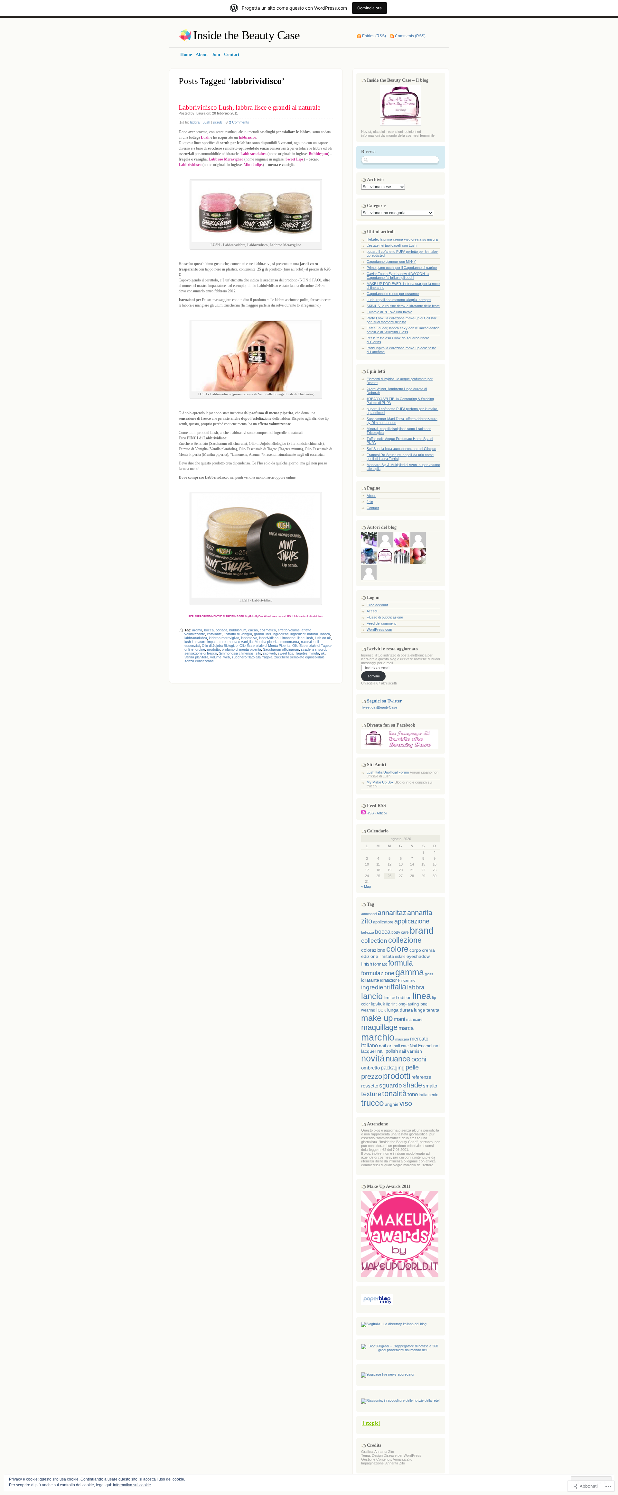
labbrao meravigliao (224, 638)
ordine (200, 649)
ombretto (370, 1067)
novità (373, 1058)
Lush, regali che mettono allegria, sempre (399, 300)
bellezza (367, 932)
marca (406, 1028)
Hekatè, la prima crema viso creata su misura (402, 239)
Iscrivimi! (373, 676)
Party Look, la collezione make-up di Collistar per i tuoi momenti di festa (401, 320)
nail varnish (410, 1051)
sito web (269, 653)
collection (374, 940)
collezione (405, 940)
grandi (259, 634)
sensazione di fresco (200, 653)
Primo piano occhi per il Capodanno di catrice (402, 268)
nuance (398, 1059)
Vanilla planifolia (196, 657)
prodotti (396, 1076)
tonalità (394, 1093)
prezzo (371, 1076)
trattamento (428, 1095)
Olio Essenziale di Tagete (312, 645)
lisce (300, 638)
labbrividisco (268, 638)
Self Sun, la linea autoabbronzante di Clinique (401, 449)
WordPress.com (379, 629)
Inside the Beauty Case (246, 35)
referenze (421, 1077)
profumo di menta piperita (241, 649)
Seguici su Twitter (384, 701)
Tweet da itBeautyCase (379, 707)
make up (377, 1018)
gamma (409, 972)
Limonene (287, 638)
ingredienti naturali (304, 634)
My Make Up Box (380, 782)
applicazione (411, 921)
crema (428, 950)
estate (400, 956)
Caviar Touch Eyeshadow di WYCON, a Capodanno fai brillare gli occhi (398, 276)
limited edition (398, 997)
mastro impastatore (210, 642)
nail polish (387, 1051)
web (226, 657)
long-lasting (408, 1004)
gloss (429, 974)
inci (268, 634)
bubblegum (237, 630)
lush (309, 638)
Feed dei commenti (381, 623)
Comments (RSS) (410, 36)
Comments (239, 122)
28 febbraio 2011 (225, 113)
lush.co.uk (323, 638)
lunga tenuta (426, 1010)
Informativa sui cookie (132, 1485)
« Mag (366, 886)
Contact (373, 508)
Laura (200, 113)
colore (397, 949)
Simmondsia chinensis (236, 653)
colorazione (373, 950)
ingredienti (280, 634)
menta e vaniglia (240, 642)
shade (412, 1085)
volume (215, 657)
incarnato (408, 980)
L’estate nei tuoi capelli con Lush (392, 245)
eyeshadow (418, 956)
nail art (386, 1045)
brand (422, 930)
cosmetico (268, 630)
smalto (430, 1085)
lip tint (391, 1004)
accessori (369, 914)
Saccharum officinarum (281, 649)
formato (380, 964)
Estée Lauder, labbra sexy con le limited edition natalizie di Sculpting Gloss (403, 330)
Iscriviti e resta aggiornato (392, 649)
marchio (377, 1037)
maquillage (379, 1027)
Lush (206, 122)
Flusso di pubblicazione (385, 617)
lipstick (378, 1003)
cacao (253, 630)
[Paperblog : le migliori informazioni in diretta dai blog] (377, 1304)
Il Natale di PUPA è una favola (389, 312)
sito (258, 653)
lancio (372, 996)
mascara (402, 1039)
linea (422, 996)
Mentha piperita (266, 642)
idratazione (390, 980)
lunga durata (400, 1010)
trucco (372, 1103)
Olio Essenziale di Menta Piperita (264, 645)
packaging (393, 1067)
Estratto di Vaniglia (238, 634)
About (371, 496)
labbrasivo (249, 638)
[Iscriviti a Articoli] (363, 813)
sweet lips (285, 653)
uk (323, 653)
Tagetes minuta (307, 653)
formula (400, 963)
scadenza (308, 649)
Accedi (372, 611)
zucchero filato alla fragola (252, 657)
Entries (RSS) (374, 36)
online (188, 649)
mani (399, 1019)
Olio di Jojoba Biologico (220, 645)
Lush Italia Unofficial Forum (388, 772)
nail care (401, 1046)
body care (400, 932)
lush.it (188, 642)
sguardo (390, 1085)
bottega (221, 630)
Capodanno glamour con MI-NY (391, 261)
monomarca (289, 642)
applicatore (383, 922)
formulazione (377, 973)
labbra (195, 122)
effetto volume (289, 630)
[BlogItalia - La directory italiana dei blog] (393, 1324)
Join (370, 502)
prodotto (213, 649)
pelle (412, 1067)
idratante (370, 980)
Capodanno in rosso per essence (393, 294)
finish (366, 964)
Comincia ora (369, 7)
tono (412, 1094)
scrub (217, 122)
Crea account (377, 605)
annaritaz (392, 913)
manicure (414, 1019)
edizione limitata (377, 956)
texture (371, 1093)
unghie (391, 1104)
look (381, 1009)
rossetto (369, 1085)
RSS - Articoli (377, 813)
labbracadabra (195, 638)
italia (398, 987)
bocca (209, 630)
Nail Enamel (421, 1046)
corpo (415, 950)
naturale (307, 642)
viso (405, 1103)
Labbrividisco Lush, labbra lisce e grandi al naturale (249, 107)
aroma (197, 630)
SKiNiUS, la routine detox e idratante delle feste (403, 306)
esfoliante (214, 634)
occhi (418, 1059)
